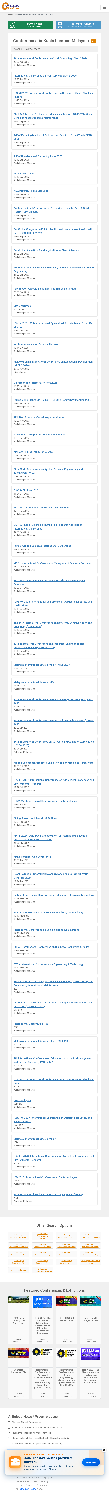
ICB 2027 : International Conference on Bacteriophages (45, 801)
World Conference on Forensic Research (37, 344)
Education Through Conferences (26, 1422)
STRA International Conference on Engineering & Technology (48, 964)
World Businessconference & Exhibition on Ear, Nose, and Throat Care (53, 762)
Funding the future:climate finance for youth (31, 1433)
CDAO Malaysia (22, 305)
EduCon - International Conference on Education (41, 507)
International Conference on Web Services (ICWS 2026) (45, 75)
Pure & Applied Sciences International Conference (42, 545)
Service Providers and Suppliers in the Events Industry (36, 1443)
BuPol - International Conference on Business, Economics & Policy (51, 946)
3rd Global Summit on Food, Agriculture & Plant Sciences (46, 250)
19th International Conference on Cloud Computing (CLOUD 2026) (51, 58)
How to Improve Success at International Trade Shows (36, 1427)
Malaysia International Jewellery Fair (35, 682)
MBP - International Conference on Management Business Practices (52, 563)
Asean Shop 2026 (24, 173)
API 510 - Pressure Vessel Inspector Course (39, 417)
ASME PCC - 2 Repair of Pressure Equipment (39, 434)
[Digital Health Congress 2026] (90, 1306)
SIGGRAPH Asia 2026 (26, 490)
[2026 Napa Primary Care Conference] (18, 1306)
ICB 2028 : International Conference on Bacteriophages (45, 1177)
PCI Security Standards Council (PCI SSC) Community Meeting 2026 (52, 399)
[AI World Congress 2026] (18, 1358)
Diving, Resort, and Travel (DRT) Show (35, 818)
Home (10, 14)
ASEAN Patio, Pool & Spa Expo (31, 190)
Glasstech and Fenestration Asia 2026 (35, 382)
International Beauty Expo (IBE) (31, 1023)
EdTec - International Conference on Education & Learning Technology (54, 895)
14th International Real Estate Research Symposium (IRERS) (48, 1194)
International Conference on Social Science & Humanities (46, 929)
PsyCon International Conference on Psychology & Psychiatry (48, 912)
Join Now (91, 1462)
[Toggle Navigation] (104, 7)
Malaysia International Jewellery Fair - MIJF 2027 (42, 664)
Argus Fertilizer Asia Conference (32, 856)
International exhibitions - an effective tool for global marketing (40, 1438)
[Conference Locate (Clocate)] (12, 6)
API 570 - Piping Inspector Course (33, 451)
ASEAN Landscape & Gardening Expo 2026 (38, 156)
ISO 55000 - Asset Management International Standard (45, 288)
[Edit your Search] (93, 41)
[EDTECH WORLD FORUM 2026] (66, 1306)
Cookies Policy (28, 1488)
